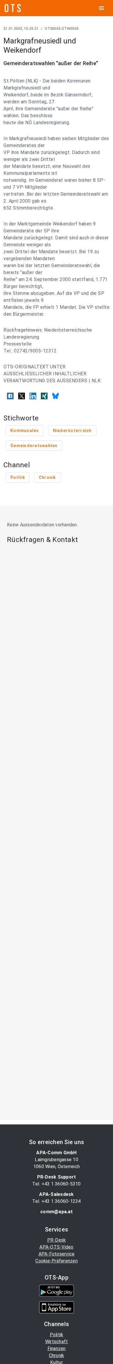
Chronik (56, 1355)
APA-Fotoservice (57, 1254)
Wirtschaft (56, 1341)
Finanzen (57, 1348)
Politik (56, 1334)
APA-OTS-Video (56, 1247)
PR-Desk (56, 1240)
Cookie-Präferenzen (56, 1261)
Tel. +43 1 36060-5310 (56, 1184)
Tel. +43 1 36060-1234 (56, 1201)
